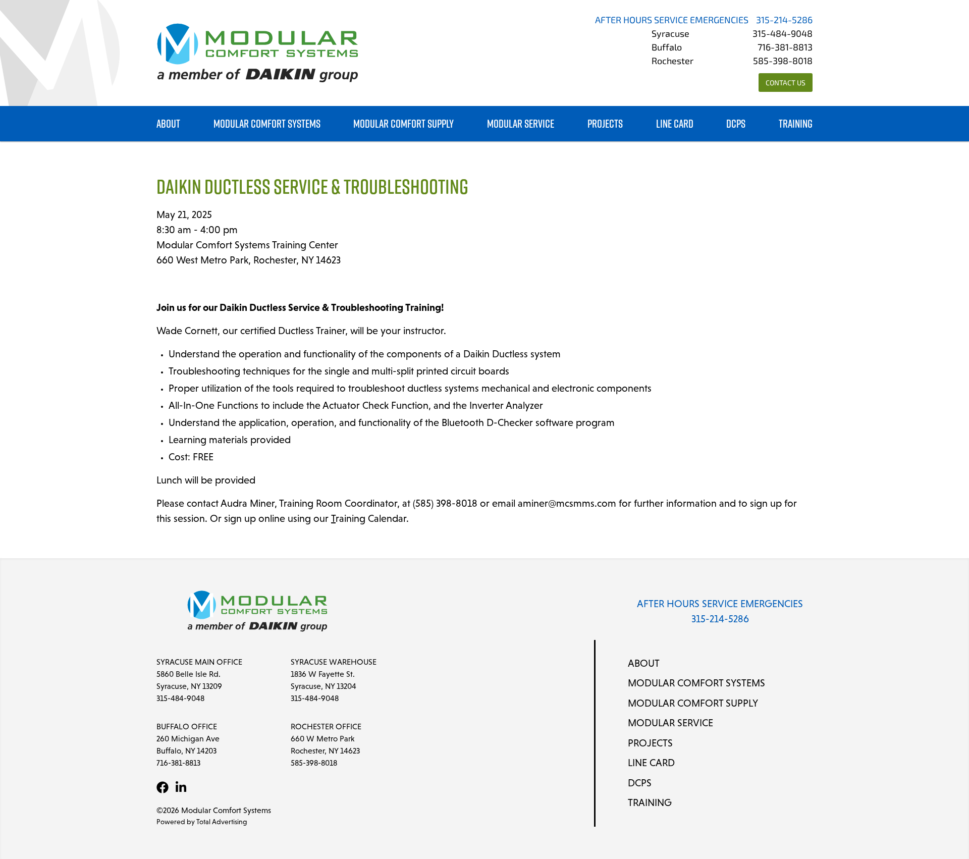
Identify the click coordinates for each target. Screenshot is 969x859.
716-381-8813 (785, 48)
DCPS (735, 124)
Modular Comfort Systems (266, 124)
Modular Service (520, 124)
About (168, 124)
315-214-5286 (784, 21)
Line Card (674, 124)
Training (796, 124)
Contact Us (785, 83)
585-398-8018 (783, 62)
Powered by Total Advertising (201, 822)
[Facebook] (162, 787)
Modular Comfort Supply (403, 124)
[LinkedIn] (181, 787)
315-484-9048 (782, 34)
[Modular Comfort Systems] (257, 53)
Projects (605, 124)
